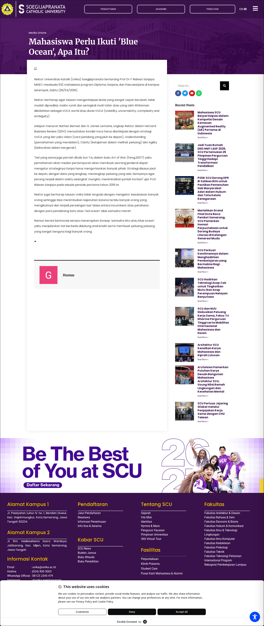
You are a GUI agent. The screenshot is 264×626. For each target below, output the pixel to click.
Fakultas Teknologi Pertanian (222, 556)
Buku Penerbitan (88, 561)
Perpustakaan (150, 559)
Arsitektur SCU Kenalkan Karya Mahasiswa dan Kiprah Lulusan (209, 350)
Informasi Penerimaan (92, 521)
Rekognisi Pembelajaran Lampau (225, 564)
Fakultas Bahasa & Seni (219, 517)
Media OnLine (37, 33)
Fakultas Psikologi (216, 547)
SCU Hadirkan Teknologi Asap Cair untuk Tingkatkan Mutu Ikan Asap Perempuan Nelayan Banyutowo (213, 288)
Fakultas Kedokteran (217, 543)
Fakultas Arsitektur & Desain (222, 513)
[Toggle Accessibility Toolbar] (254, 616)
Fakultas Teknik (214, 551)
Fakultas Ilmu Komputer (219, 539)
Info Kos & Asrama (89, 526)
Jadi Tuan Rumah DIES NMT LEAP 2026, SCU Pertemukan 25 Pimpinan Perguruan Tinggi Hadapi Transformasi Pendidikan (213, 155)
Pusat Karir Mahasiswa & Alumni (162, 573)
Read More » (203, 137)
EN (241, 9)
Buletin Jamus (87, 553)
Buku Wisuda (86, 557)
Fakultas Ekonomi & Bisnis (221, 521)
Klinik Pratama (150, 563)
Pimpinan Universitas (154, 534)
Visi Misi (146, 517)
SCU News (84, 548)
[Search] (224, 85)
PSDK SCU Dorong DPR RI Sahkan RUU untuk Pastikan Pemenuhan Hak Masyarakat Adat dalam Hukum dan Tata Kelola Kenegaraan (213, 188)
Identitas (146, 521)
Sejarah (146, 513)
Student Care (149, 568)
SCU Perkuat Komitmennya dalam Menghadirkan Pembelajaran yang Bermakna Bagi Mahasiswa (213, 259)
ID (245, 9)
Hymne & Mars (150, 526)
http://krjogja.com (50, 241)
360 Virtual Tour (151, 539)
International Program (218, 560)
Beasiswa (84, 517)
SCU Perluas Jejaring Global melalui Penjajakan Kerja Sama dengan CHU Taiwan (213, 410)
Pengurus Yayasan (153, 530)
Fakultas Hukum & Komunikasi (224, 526)
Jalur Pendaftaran (89, 513)
